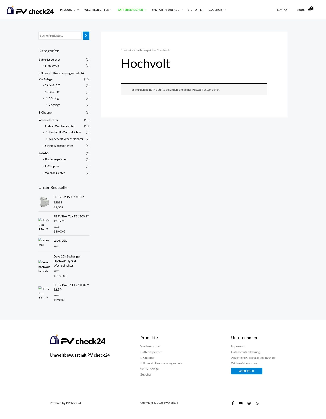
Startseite (127, 50)
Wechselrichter (48, 120)
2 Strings (54, 105)
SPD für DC (52, 92)
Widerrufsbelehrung (244, 363)
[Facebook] (233, 403)
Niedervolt (52, 65)
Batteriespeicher (49, 59)
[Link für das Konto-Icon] (317, 10)
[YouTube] (241, 403)
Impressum (238, 346)
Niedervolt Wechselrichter (66, 139)
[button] (246, 371)
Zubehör (44, 153)
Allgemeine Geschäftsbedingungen (253, 357)
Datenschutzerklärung (245, 352)
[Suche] (86, 36)
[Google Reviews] (257, 403)
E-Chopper (45, 112)
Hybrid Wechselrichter (60, 126)
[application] (77, 9)
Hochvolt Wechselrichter (65, 132)
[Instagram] (249, 403)
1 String (54, 98)
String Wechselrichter (59, 145)
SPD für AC (52, 85)
